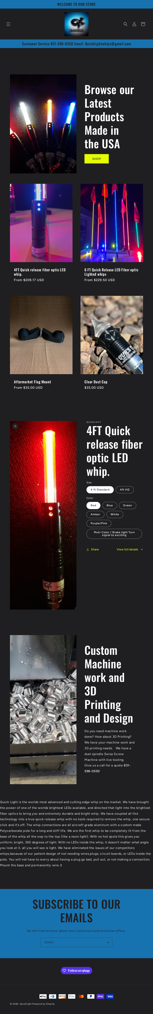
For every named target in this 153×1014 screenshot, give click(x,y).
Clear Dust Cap (96, 382)
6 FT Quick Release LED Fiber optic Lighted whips (111, 272)
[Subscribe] (107, 942)
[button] (8, 24)
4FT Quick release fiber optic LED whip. (40, 272)
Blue (110, 505)
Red (93, 505)
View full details (127, 549)
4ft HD (125, 489)
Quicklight (26, 1004)
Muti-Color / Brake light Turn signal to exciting (114, 534)
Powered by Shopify (43, 1004)
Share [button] (95, 549)
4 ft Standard (100, 489)
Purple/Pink (99, 523)
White (115, 514)
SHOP (96, 159)
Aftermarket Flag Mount (32, 382)
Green (127, 505)
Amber (95, 514)
